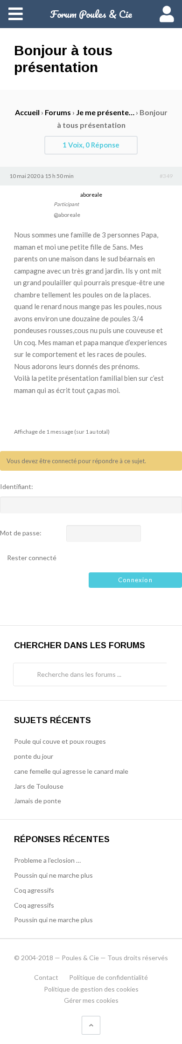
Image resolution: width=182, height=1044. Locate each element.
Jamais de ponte (37, 801)
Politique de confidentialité (108, 977)
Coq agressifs (34, 890)
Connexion (135, 580)
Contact (46, 977)
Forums (58, 112)
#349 (166, 175)
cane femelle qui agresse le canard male (71, 771)
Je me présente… (105, 112)
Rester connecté (31, 558)
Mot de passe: (21, 533)
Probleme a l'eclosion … (47, 860)
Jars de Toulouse (38, 786)
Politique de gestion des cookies (91, 989)
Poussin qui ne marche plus (53, 875)
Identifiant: (16, 486)
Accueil (27, 112)
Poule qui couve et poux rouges (60, 741)
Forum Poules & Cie (91, 14)
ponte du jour (33, 756)
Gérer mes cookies (91, 1000)
